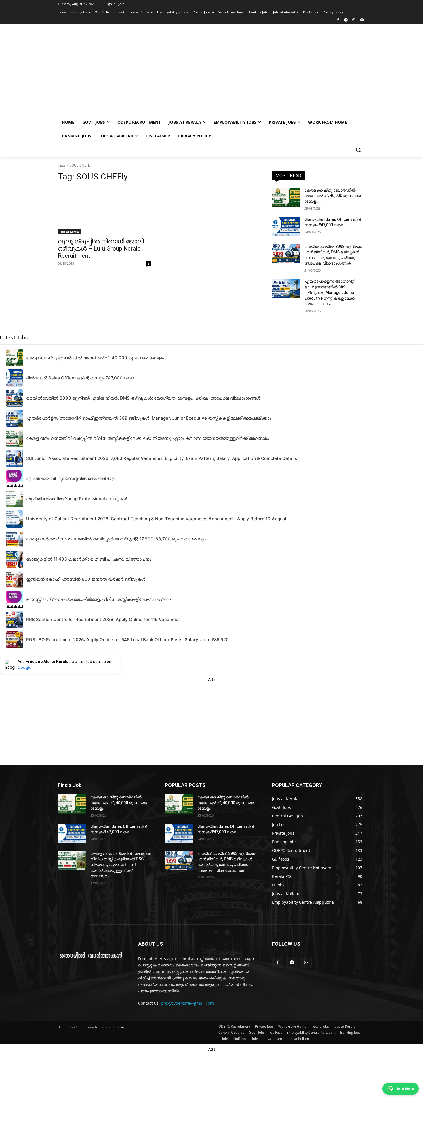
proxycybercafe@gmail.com (187, 1003)
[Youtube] (362, 20)
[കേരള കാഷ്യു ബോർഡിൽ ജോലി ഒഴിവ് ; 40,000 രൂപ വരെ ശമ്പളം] (286, 197)
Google (24, 667)
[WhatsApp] (353, 20)
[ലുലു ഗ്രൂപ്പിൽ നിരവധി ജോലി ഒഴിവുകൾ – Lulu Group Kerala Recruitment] (104, 211)
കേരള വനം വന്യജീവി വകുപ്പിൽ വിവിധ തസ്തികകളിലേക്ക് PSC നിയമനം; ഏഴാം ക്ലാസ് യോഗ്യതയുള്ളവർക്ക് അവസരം (120, 864)
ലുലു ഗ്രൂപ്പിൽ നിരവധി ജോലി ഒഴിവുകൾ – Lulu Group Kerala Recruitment (101, 248)
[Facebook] (338, 20)
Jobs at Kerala (69, 232)
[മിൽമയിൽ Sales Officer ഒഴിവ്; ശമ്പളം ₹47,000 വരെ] (286, 226)
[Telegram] (346, 20)
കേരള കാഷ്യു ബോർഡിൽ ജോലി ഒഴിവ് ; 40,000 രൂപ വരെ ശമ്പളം (332, 196)
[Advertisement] (257, 72)
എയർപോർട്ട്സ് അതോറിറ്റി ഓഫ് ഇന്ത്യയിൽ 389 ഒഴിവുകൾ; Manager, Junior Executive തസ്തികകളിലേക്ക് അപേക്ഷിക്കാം (330, 292)
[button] (358, 150)
